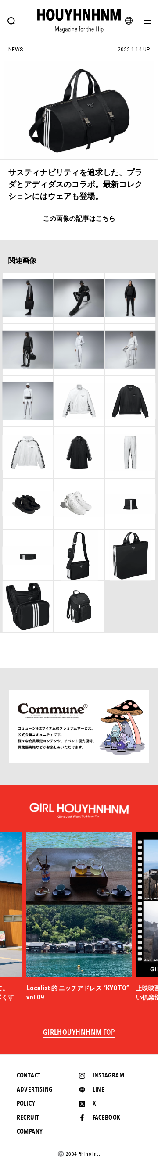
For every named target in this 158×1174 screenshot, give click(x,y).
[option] (79, 917)
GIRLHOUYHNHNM (79, 1033)
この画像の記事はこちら (79, 218)
